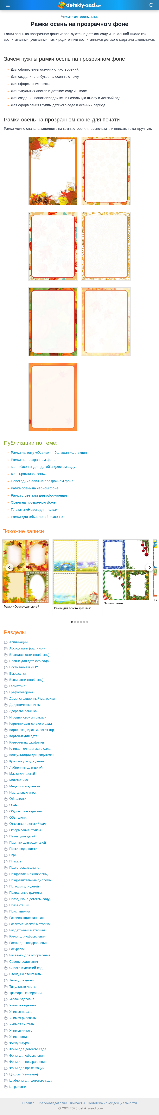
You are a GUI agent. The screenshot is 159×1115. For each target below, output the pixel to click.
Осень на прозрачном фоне (33, 502)
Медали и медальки (24, 786)
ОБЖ (13, 805)
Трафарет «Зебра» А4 (25, 993)
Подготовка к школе (24, 867)
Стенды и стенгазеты (25, 974)
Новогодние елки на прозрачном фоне (42, 481)
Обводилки (17, 799)
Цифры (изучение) (23, 1074)
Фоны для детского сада (27, 1049)
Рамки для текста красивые (72, 608)
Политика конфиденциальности (112, 1103)
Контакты (77, 1103)
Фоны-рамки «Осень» (28, 474)
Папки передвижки (23, 849)
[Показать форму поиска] (151, 5)
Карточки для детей (24, 736)
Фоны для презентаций (27, 1068)
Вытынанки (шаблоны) (26, 680)
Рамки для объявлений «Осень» (37, 517)
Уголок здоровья (21, 999)
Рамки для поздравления (28, 943)
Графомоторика (21, 692)
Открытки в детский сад (27, 824)
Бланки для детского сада (29, 661)
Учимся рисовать (22, 1018)
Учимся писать (20, 1012)
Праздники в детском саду (29, 899)
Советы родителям (23, 962)
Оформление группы (25, 830)
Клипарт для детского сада (29, 749)
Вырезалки (17, 673)
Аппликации (18, 642)
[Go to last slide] (9, 567)
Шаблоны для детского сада (30, 1080)
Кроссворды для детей (26, 761)
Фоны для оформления (27, 1055)
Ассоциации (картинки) (27, 648)
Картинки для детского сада (30, 723)
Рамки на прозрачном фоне (33, 460)
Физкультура (19, 1043)
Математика (18, 780)
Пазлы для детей (22, 836)
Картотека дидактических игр (31, 730)
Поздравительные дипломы (30, 880)
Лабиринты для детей (26, 767)
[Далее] (149, 567)
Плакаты (15, 861)
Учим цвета (18, 1037)
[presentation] (25, 571)
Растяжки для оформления (29, 955)
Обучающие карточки (25, 811)
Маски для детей (22, 774)
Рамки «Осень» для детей (21, 606)
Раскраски (17, 949)
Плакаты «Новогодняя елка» (34, 510)
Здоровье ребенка (23, 711)
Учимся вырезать (22, 1005)
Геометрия (17, 686)
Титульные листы (22, 987)
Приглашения (19, 911)
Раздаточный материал (27, 930)
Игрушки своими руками (28, 717)
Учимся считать (21, 1024)
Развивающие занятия (26, 918)
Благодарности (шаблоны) (29, 655)
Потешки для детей (24, 886)
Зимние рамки (113, 603)
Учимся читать (20, 1030)
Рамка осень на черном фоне (34, 488)
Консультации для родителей (31, 755)
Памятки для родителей (27, 842)
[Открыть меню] (8, 5)
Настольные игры (22, 792)
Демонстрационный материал (32, 698)
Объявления (18, 817)
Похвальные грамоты (25, 892)
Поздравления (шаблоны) (28, 874)
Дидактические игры (25, 705)
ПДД (12, 855)
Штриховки (17, 1087)
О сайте (28, 1103)
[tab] (72, 622)
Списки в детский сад (25, 968)
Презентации (19, 905)
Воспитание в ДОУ (23, 667)
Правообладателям (52, 1103)
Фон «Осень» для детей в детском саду (43, 467)
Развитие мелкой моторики (30, 924)
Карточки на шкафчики (26, 742)
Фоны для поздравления (28, 1062)
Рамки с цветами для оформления (39, 495)
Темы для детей (21, 980)
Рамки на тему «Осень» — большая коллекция (49, 452)
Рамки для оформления (81, 16)
